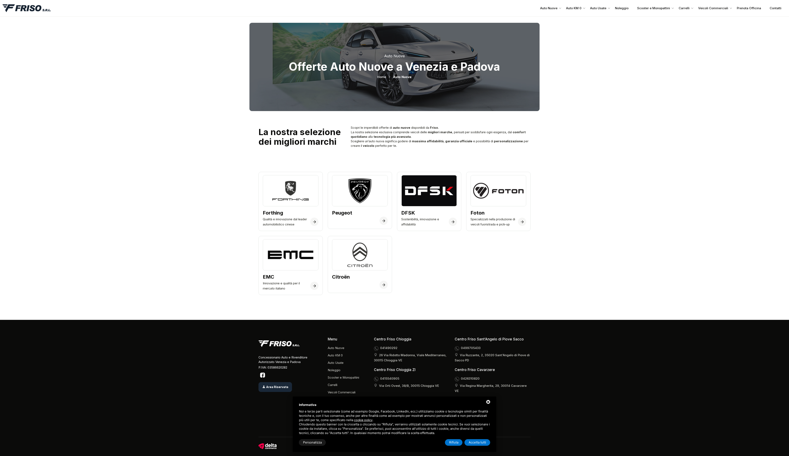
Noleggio (622, 8)
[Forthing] (314, 222)
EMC (268, 277)
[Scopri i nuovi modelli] (522, 222)
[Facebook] (262, 375)
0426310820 (470, 378)
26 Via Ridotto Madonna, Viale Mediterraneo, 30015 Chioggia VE (410, 357)
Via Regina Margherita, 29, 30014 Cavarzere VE (491, 388)
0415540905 (389, 378)
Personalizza (312, 442)
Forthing (273, 213)
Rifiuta (453, 442)
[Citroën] (384, 285)
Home (381, 77)
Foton (478, 213)
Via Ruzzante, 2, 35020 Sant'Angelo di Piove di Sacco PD (492, 357)
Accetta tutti (477, 442)
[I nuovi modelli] (314, 286)
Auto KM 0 (573, 8)
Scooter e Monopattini (653, 8)
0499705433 (471, 348)
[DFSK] (453, 222)
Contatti (775, 8)
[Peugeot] (384, 221)
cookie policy (363, 420)
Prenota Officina (749, 8)
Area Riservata (276, 387)
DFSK (408, 213)
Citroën (341, 277)
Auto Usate (598, 8)
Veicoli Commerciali (713, 8)
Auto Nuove (548, 8)
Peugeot (342, 213)
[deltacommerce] (267, 446)
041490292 (388, 348)
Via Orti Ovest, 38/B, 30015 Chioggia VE (409, 386)
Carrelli (684, 8)
